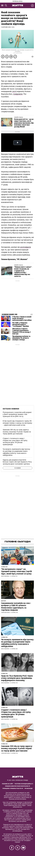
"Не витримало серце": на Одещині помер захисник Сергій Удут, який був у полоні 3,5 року (16, 571)
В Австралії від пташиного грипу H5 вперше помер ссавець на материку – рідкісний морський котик (17, 423)
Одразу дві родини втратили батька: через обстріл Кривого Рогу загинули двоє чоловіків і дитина (17, 462)
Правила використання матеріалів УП (17, 786)
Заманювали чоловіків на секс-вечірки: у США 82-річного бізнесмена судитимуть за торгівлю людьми (16, 606)
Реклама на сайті (7, 783)
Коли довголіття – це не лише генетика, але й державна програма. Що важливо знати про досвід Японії (24, 123)
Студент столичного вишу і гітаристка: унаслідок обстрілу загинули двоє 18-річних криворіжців (15, 441)
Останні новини (11, 409)
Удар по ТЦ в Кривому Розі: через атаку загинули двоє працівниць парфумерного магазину (17, 678)
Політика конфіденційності (24, 783)
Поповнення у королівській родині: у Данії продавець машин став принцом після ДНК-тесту (17, 414)
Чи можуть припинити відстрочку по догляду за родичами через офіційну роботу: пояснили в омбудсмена (16, 452)
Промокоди (28, 788)
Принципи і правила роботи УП (13, 788)
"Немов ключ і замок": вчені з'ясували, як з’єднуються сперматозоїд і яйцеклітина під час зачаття (23, 271)
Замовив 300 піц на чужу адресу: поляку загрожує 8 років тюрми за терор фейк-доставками (17, 432)
